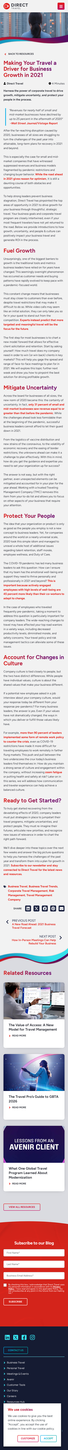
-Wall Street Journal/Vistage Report (34, 123)
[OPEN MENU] (61, 6)
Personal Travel (16, 1368)
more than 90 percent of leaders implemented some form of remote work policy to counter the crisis (33, 737)
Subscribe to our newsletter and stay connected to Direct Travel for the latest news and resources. (32, 870)
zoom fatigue (53, 772)
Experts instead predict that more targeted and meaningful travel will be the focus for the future (33, 324)
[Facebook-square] (24, 1337)
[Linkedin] (7, 1337)
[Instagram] (32, 1337)
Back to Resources (21, 53)
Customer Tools (16, 1384)
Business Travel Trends (43, 886)
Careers (11, 1396)
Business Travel (17, 886)
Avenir (10, 1379)
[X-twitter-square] (16, 1337)
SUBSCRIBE (15, 1301)
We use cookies (20, 1409)
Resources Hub (16, 1401)
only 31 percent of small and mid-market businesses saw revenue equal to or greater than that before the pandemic (33, 409)
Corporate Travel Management (28, 890)
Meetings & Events (18, 1373)
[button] (28, 908)
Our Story (12, 1390)
